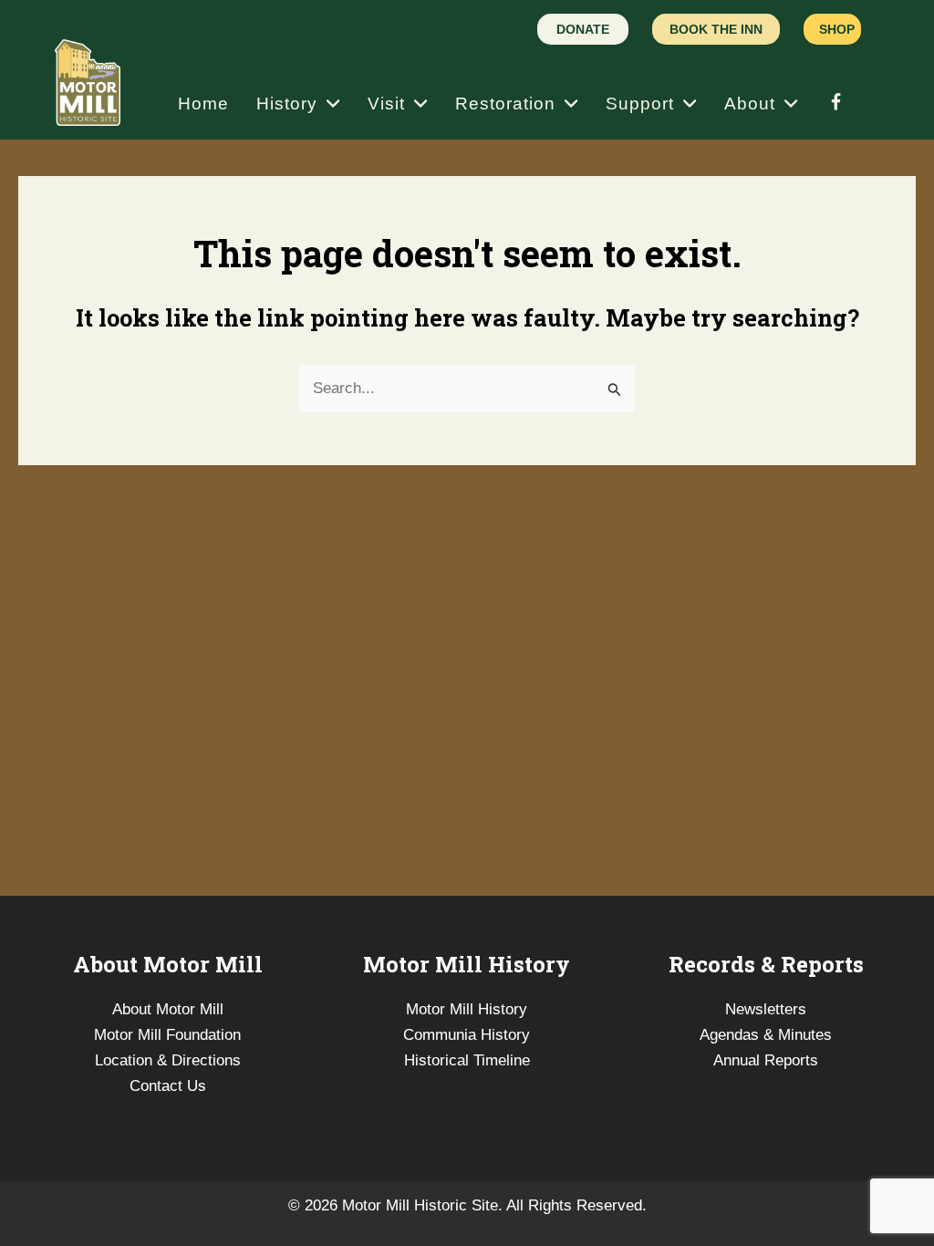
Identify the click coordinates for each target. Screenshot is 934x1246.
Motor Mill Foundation (167, 1035)
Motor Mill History (466, 1009)
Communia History (466, 1035)
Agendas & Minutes (766, 1035)
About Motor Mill (167, 1009)
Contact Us (168, 1086)
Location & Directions (168, 1060)
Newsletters (765, 1009)
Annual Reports (765, 1060)
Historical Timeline (467, 1060)
